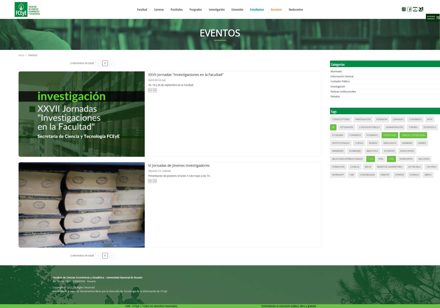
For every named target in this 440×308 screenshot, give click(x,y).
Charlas (354, 166)
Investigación (338, 86)
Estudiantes (346, 127)
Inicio (21, 55)
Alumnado (336, 71)
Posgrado (372, 135)
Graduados (389, 143)
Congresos (415, 119)
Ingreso (373, 143)
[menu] (220, 9)
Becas (368, 166)
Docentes (389, 151)
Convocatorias (341, 119)
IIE (333, 127)
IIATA (429, 119)
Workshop (338, 174)
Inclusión (424, 158)
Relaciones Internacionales (347, 158)
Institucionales (340, 143)
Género (422, 143)
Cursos (359, 143)
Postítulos (390, 135)
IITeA (381, 158)
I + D (370, 158)
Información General (342, 76)
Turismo (413, 127)
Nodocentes (407, 151)
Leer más (152, 90)
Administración (394, 127)
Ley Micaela (414, 166)
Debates (335, 96)
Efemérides (337, 151)
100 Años (431, 166)
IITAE (391, 158)
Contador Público (340, 81)
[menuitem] (142, 9)
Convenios (355, 135)
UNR (352, 174)
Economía (337, 135)
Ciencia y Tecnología (413, 135)
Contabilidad (367, 174)
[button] (433, 18)
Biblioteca (372, 151)
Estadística (430, 127)
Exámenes (407, 143)
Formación (338, 166)
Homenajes (355, 151)
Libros (428, 174)
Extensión (381, 119)
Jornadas (398, 119)
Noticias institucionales (343, 91)
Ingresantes (406, 158)
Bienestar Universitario (390, 166)
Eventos (32, 55)
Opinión (399, 174)
